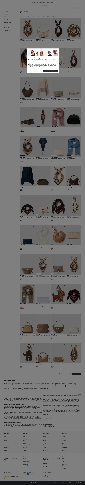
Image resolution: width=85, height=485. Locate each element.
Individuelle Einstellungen (34, 70)
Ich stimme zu (50, 70)
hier (36, 66)
